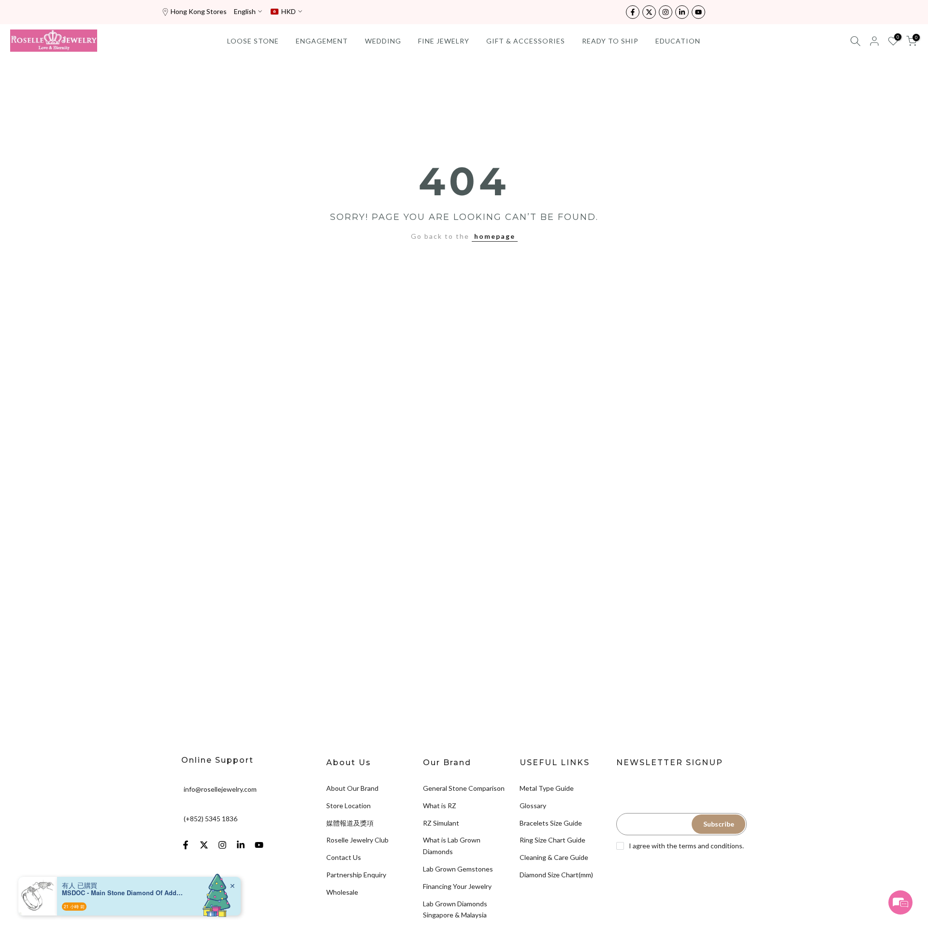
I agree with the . (686, 846)
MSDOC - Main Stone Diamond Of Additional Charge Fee (122, 893)
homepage (494, 236)
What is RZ (439, 805)
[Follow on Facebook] (632, 12)
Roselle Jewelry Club (357, 840)
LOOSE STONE (253, 41)
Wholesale (342, 892)
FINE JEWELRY (443, 41)
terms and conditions (710, 846)
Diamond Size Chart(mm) (556, 875)
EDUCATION (677, 41)
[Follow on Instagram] (665, 12)
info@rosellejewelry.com (220, 789)
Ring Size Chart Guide (552, 840)
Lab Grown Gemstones (458, 869)
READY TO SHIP (610, 41)
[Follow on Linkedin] (682, 12)
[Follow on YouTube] (698, 12)
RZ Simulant (441, 823)
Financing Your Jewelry (457, 886)
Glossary (533, 805)
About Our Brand (352, 788)
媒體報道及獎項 (350, 823)
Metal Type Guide (547, 788)
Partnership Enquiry (356, 875)
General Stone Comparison (464, 788)
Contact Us (343, 857)
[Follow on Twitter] (649, 12)
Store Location (348, 805)
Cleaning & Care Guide (554, 857)
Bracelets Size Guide (551, 823)
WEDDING (383, 41)
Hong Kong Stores (199, 11)
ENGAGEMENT (322, 41)
